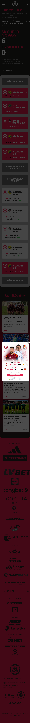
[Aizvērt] (28, 342)
